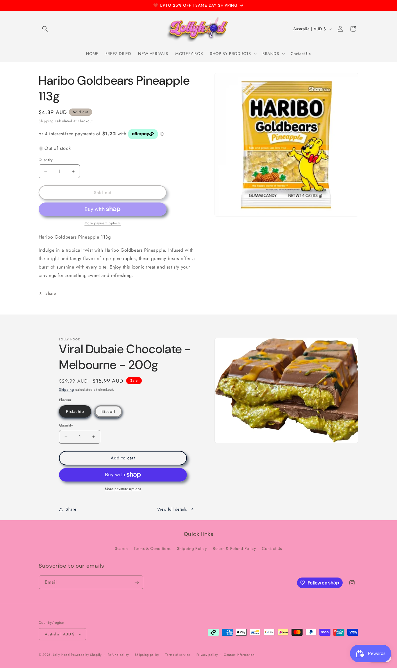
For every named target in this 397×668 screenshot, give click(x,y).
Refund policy (118, 654)
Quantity (46, 160)
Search (121, 548)
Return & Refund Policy (234, 548)
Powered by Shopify (86, 654)
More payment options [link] (103, 223)
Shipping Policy (192, 548)
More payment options (123, 488)
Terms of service (177, 654)
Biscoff (108, 411)
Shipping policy (147, 654)
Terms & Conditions (152, 548)
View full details (172, 509)
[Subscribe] (136, 582)
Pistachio (75, 411)
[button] (45, 28)
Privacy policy (207, 654)
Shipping (46, 121)
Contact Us (272, 548)
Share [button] (50, 293)
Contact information (239, 654)
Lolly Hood (61, 654)
